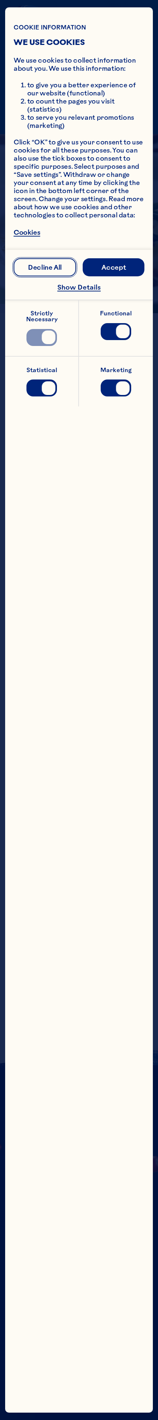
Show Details (79, 287)
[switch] (41, 337)
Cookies (27, 232)
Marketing (116, 370)
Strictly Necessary (42, 316)
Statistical (41, 370)
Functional (116, 313)
